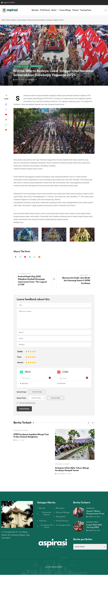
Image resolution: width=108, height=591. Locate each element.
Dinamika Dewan (92, 522)
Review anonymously (27, 403)
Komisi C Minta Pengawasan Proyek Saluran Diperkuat (96, 513)
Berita (54, 10)
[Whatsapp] (6, 125)
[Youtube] (6, 114)
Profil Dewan (45, 10)
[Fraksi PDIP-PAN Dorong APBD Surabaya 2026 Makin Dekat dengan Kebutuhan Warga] (78, 526)
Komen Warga (65, 10)
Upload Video (21, 398)
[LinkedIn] (6, 119)
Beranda (35, 10)
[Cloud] (6, 130)
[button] (88, 423)
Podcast (75, 10)
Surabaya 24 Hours (21, 430)
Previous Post (25, 273)
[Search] (106, 10)
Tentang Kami (85, 10)
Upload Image (21, 392)
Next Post (84, 275)
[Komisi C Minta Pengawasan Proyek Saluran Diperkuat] (78, 512)
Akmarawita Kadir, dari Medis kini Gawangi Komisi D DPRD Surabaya (76, 280)
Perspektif (90, 508)
